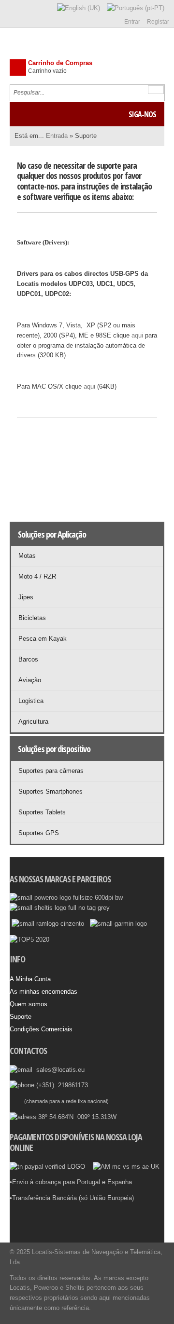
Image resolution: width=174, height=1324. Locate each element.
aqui (137, 335)
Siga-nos (142, 114)
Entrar (132, 21)
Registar (158, 21)
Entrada (57, 135)
